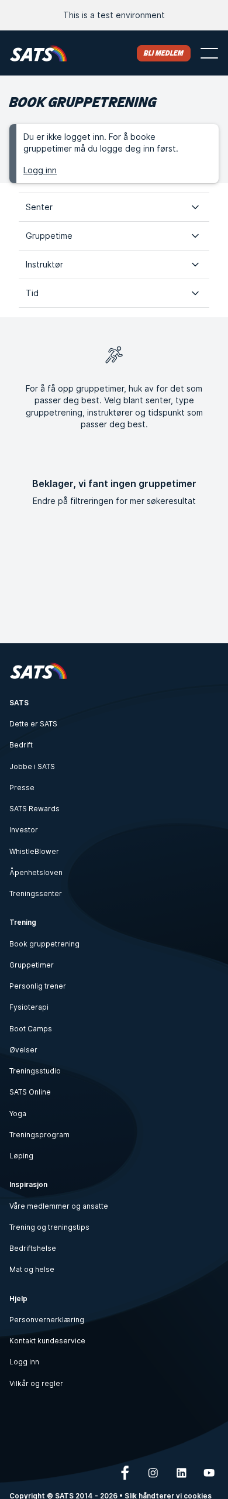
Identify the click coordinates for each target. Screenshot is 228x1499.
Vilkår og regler (36, 1383)
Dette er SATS (33, 723)
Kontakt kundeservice (47, 1340)
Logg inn (40, 170)
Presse (21, 787)
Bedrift (21, 744)
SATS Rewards (34, 808)
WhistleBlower (34, 851)
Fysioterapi (29, 1007)
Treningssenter (35, 893)
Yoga (17, 1113)
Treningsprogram (39, 1134)
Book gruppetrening (44, 943)
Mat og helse (31, 1269)
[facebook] (125, 1472)
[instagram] (153, 1472)
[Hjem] (38, 52)
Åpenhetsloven (36, 872)
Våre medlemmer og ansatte (58, 1206)
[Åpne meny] (209, 53)
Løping (21, 1155)
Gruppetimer (31, 965)
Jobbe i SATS (32, 766)
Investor (23, 829)
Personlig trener (37, 986)
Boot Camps (30, 1028)
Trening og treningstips (49, 1227)
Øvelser (23, 1049)
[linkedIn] (181, 1472)
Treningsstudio (35, 1070)
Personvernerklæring (46, 1319)
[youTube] (209, 1472)
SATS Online (30, 1092)
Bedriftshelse (32, 1248)
